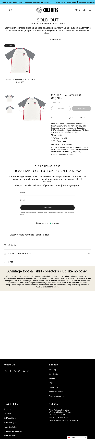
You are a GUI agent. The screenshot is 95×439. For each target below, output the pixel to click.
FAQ (10, 262)
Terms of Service (69, 212)
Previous (21, 108)
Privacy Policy (56, 212)
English (73, 437)
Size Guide (53, 374)
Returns (52, 378)
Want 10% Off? (10, 436)
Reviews (7, 414)
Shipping (12, 245)
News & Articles (10, 427)
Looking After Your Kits (19, 253)
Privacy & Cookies (56, 396)
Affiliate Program (10, 422)
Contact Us (53, 387)
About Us (7, 409)
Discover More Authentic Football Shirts (29, 235)
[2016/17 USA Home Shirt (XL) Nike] (20, 60)
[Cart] (90, 10)
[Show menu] (4, 10)
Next (42, 108)
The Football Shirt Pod (13, 431)
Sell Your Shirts (10, 418)
